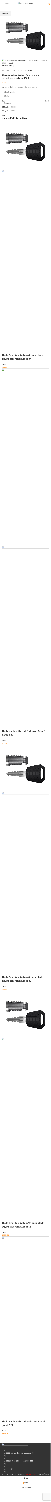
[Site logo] (25, 3)
